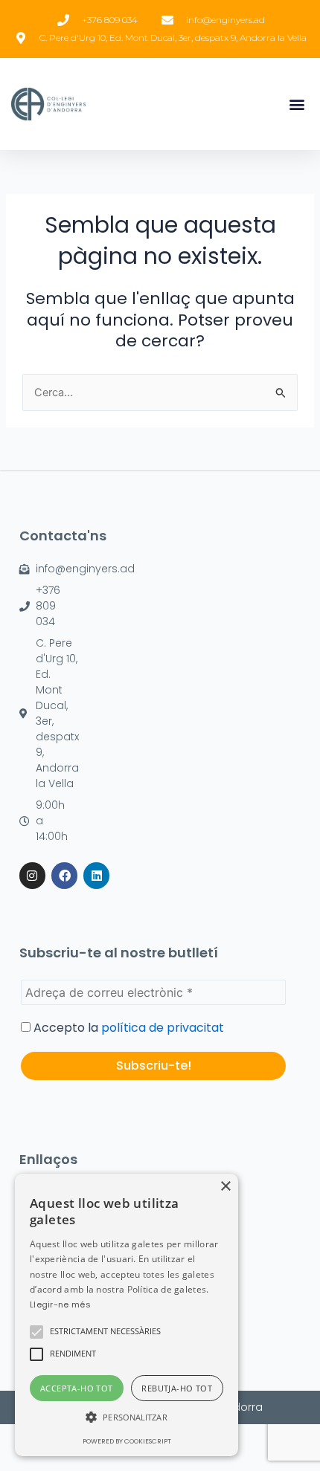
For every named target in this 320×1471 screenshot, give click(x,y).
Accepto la (127, 1028)
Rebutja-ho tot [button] (176, 1388)
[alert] (126, 1315)
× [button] (225, 1186)
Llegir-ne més (60, 1304)
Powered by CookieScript (127, 1441)
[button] (296, 104)
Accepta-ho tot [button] (76, 1388)
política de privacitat (162, 1027)
